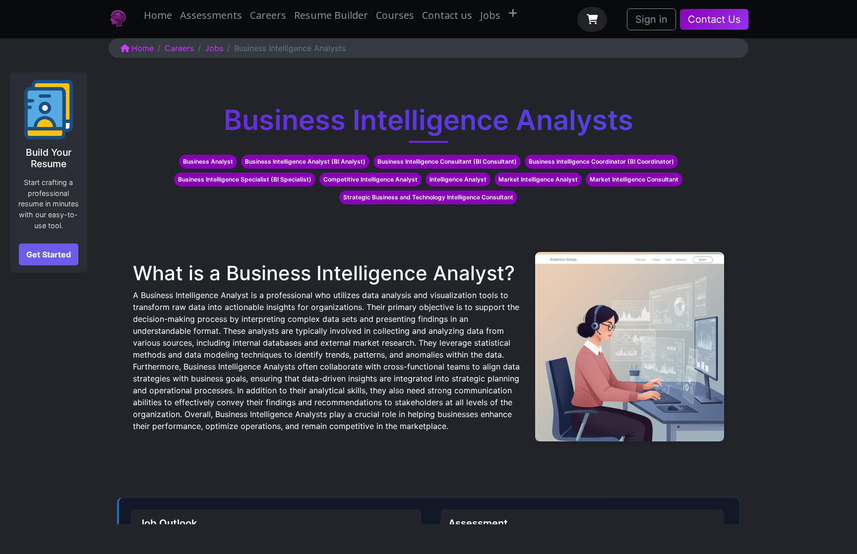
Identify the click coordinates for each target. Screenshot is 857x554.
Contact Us (714, 19)
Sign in (651, 19)
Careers (179, 48)
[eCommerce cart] (592, 19)
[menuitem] (158, 15)
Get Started (48, 254)
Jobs (214, 48)
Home (142, 48)
